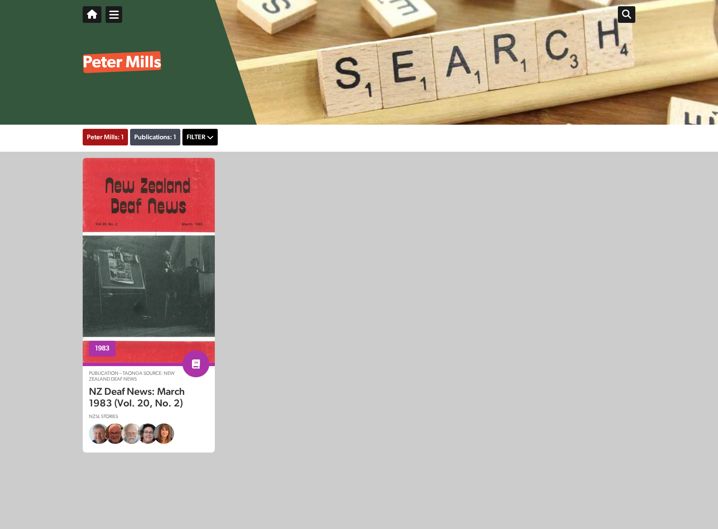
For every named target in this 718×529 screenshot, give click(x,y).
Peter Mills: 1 (105, 137)
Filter (196, 137)
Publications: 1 (155, 137)
